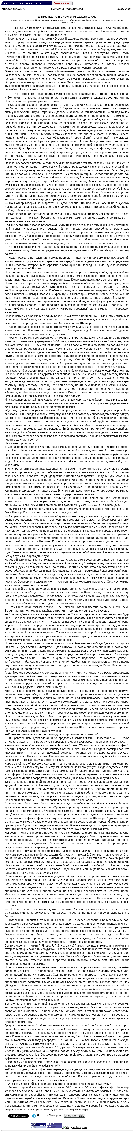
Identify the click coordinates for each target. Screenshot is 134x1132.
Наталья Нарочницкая (67, 9)
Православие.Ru (13, 9)
